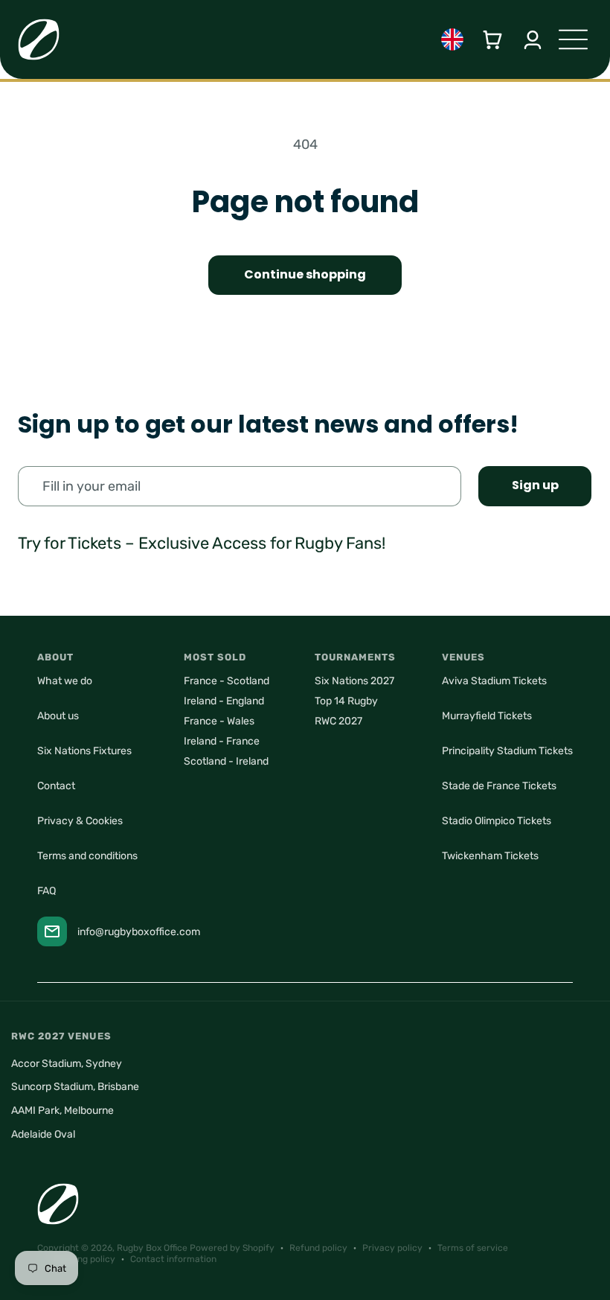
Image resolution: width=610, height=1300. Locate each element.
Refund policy (318, 1248)
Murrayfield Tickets (487, 716)
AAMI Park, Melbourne (62, 1110)
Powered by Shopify (232, 1248)
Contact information (173, 1259)
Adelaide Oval (43, 1134)
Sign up (535, 485)
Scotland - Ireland (226, 761)
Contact (56, 786)
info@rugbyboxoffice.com (138, 931)
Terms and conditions (87, 856)
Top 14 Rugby (346, 701)
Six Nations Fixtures (84, 751)
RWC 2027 (338, 721)
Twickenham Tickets (490, 856)
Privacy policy (392, 1248)
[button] (492, 39)
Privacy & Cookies (80, 821)
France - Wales (219, 721)
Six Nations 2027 (354, 681)
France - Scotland (226, 681)
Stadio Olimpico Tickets (496, 821)
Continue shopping (305, 274)
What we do (64, 681)
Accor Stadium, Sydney (66, 1063)
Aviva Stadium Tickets (494, 681)
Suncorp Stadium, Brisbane (75, 1086)
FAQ (46, 891)
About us (58, 716)
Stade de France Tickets (499, 786)
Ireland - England (224, 701)
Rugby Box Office (152, 1248)
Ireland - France (222, 741)
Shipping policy (83, 1259)
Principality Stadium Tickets (507, 751)
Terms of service (472, 1248)
